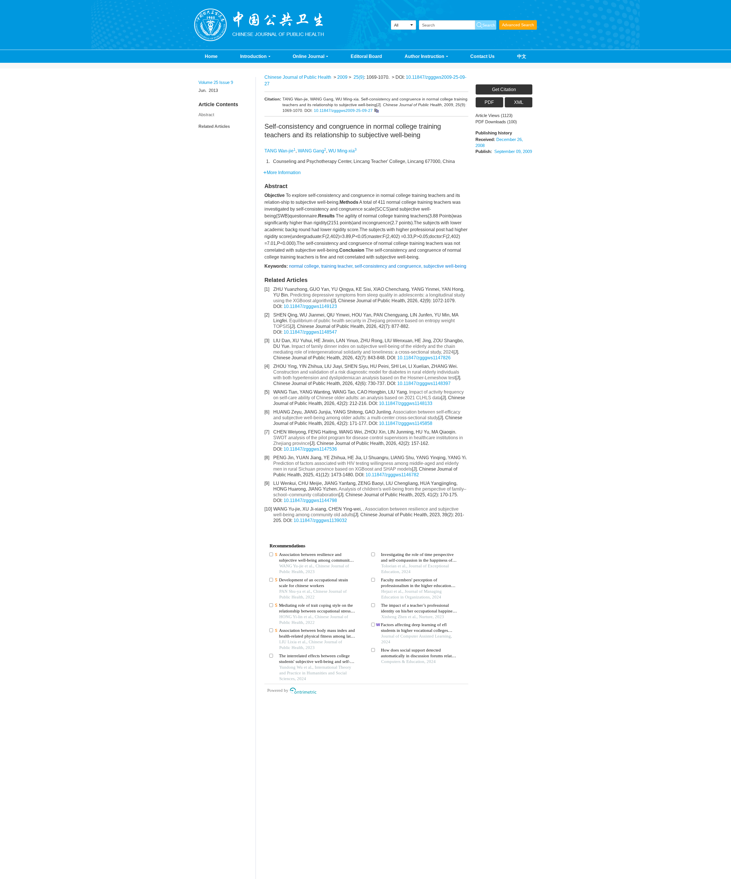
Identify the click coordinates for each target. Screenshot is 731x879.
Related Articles (214, 126)
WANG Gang (311, 150)
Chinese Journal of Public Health (297, 77)
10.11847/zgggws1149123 (310, 306)
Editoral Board (366, 56)
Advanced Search (518, 25)
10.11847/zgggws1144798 (310, 500)
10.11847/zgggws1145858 (405, 423)
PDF (489, 102)
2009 (342, 77)
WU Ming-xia (341, 150)
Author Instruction (424, 56)
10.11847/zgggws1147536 (310, 449)
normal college (304, 266)
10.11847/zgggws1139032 (320, 520)
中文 (521, 56)
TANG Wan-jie (279, 150)
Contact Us (482, 56)
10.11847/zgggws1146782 (392, 474)
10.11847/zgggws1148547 (310, 332)
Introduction (253, 56)
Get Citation (504, 89)
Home (211, 56)
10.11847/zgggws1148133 (405, 403)
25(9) (359, 77)
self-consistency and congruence (388, 266)
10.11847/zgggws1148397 (424, 383)
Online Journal (308, 56)
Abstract (206, 114)
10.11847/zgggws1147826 (424, 357)
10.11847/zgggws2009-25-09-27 (343, 110)
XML (518, 102)
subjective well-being (444, 266)
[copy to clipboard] (376, 110)
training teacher (336, 266)
